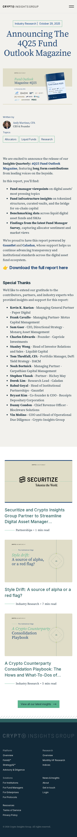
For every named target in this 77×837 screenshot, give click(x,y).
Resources (8, 805)
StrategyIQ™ (9, 765)
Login (46, 792)
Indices (46, 765)
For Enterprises (11, 792)
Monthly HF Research (54, 760)
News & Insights (51, 778)
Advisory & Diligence (14, 769)
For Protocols (10, 797)
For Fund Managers (13, 787)
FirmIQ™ (7, 760)
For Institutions (10, 782)
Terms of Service (12, 810)
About (46, 782)
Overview (8, 755)
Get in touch (49, 787)
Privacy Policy (10, 815)
